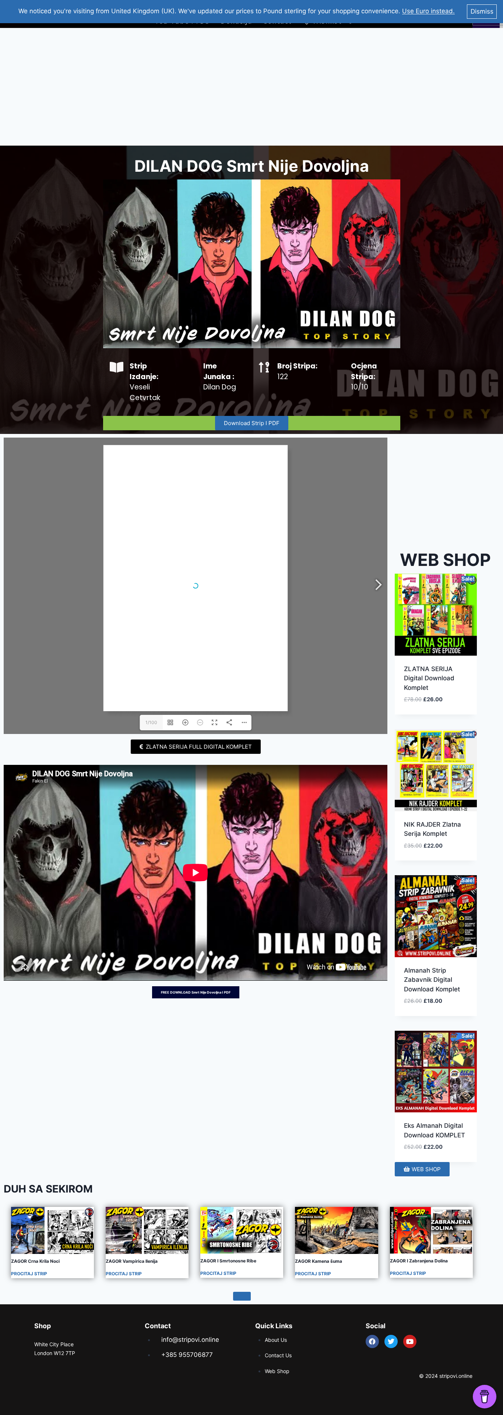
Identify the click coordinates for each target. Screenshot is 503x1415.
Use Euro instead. (428, 11)
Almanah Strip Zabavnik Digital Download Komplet (432, 980)
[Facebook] (372, 1341)
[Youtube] (409, 1341)
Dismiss (482, 11)
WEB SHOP (445, 559)
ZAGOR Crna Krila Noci (35, 1261)
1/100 (151, 722)
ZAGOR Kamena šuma (318, 1261)
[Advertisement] (251, 86)
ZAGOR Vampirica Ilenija (132, 1261)
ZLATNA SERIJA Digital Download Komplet (429, 678)
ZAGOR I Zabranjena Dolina (419, 1260)
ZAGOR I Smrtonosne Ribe (228, 1260)
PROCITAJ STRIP (29, 1273)
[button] (445, 708)
